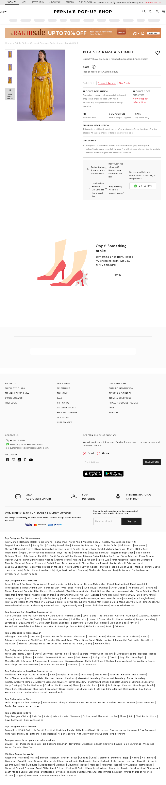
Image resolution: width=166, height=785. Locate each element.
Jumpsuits (120, 640)
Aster (10, 619)
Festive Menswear (29, 664)
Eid (45, 743)
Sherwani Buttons (55, 657)
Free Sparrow (147, 730)
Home (8, 43)
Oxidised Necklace (55, 685)
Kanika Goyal (117, 563)
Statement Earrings (98, 681)
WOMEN (12, 2)
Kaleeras (114, 674)
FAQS (111, 407)
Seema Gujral (91, 556)
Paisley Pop (61, 626)
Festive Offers (102, 643)
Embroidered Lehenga (55, 702)
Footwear (73, 664)
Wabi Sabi (67, 587)
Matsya (104, 566)
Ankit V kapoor (73, 584)
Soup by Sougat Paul (16, 566)
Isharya (27, 615)
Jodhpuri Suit (100, 657)
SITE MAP (113, 412)
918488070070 (153, 2)
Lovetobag (11, 622)
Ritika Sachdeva (95, 626)
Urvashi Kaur (12, 573)
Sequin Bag (130, 689)
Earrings (22, 674)
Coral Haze (101, 622)
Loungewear (56, 661)
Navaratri (74, 743)
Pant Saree (69, 643)
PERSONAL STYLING (67, 412)
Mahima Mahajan (115, 549)
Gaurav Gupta (13, 559)
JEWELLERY (38, 2)
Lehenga (36, 702)
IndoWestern (124, 661)
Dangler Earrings (121, 681)
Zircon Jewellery (136, 678)
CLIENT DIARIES (64, 422)
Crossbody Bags (56, 689)
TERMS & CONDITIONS (120, 398)
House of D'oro (97, 619)
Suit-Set (39, 657)
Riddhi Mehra (143, 552)
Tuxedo (113, 657)
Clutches (126, 685)
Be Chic (89, 622)
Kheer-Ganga (118, 587)
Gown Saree (54, 643)
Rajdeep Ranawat (99, 552)
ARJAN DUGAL (127, 594)
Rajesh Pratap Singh (122, 552)
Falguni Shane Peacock (18, 545)
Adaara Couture (78, 570)
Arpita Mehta (72, 566)
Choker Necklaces (32, 685)
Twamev (103, 587)
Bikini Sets (88, 640)
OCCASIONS (63, 417)
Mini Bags (88, 689)
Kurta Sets (35, 636)
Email (91, 453)
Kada (68, 685)
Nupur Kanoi (11, 552)
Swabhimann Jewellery (55, 619)
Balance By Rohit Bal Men (45, 605)
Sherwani (48, 653)
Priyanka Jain (134, 563)
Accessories (41, 661)
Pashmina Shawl (14, 692)
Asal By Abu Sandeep (114, 541)
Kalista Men (33, 598)
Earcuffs (125, 674)
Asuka (78, 587)
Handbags (139, 685)
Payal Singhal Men (144, 598)
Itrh (52, 570)
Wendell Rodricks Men (17, 605)
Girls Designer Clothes (17, 702)
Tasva (8, 584)
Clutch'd (119, 615)
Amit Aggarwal (120, 559)
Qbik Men (10, 594)
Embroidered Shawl (36, 692)
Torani (114, 566)
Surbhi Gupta (152, 566)
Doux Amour (26, 622)
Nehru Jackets (60, 716)
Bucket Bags (74, 689)
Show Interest (107, 82)
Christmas (135, 743)
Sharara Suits (76, 702)
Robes (152, 653)
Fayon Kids (11, 730)
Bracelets (42, 674)
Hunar (18, 619)
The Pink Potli (105, 615)
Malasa (139, 566)
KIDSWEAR (55, 2)
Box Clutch (145, 689)
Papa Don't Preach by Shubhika (37, 552)
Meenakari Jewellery (89, 678)
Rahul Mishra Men (28, 601)
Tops (125, 636)
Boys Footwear (13, 720)
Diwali (8, 743)
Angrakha (125, 657)
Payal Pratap (64, 552)
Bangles (61, 674)
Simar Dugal (126, 566)
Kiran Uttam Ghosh (93, 549)
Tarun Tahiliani (129, 556)
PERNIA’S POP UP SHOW (17, 393)
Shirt (131, 716)
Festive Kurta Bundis (144, 661)
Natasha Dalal (28, 541)
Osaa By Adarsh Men (58, 545)
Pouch (150, 685)
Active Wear (58, 664)
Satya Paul (61, 541)
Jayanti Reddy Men (72, 605)
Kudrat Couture (70, 598)
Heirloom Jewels (54, 678)
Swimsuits (133, 640)
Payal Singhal (146, 556)
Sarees (46, 636)
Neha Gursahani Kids (16, 733)
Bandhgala (138, 657)
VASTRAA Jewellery (149, 615)
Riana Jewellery (125, 619)
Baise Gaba (110, 545)
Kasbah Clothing (51, 598)
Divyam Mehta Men (94, 584)
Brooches (91, 664)
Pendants (70, 678)
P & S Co (24, 730)
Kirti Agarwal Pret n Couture (92, 733)
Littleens (34, 733)
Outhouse (131, 615)
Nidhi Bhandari (60, 622)
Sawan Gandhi (90, 566)
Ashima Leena (63, 559)
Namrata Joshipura (141, 559)
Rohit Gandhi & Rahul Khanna (66, 556)
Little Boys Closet (85, 730)
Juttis (103, 685)
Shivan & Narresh (14, 549)
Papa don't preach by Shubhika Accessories (29, 626)
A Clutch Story (43, 622)
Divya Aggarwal (71, 563)
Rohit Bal (43, 556)
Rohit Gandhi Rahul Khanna (38, 559)
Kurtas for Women (62, 636)
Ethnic (100, 661)
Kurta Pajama (83, 657)
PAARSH (127, 598)
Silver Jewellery (77, 681)
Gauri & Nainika (44, 549)
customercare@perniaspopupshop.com (29, 447)
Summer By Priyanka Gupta (87, 545)
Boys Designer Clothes (17, 716)
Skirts (99, 640)
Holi (16, 743)
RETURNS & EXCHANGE (120, 393)
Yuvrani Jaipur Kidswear (123, 730)
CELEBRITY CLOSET (66, 407)
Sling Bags (39, 689)
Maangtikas (101, 674)
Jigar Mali (61, 570)
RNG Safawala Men (51, 601)
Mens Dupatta (12, 661)
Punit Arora (11, 601)
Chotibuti (50, 730)
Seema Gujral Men (113, 601)
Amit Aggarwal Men (123, 591)
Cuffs (32, 674)
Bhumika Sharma (14, 563)
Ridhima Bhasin (13, 556)
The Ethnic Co (135, 587)
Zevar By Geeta (32, 619)
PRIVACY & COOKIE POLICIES (123, 403)
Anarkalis (22, 636)
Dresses (92, 636)
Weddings (148, 743)
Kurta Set (91, 702)
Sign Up (131, 521)
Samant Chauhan (35, 563)
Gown (101, 636)
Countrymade (55, 584)
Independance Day (30, 743)
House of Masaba (53, 566)
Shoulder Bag (114, 689)
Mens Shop (11, 664)
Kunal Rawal (90, 587)
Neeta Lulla (104, 559)
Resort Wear (73, 640)
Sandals (85, 685)
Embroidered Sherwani (95, 716)
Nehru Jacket (25, 653)
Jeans (70, 657)
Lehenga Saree (37, 643)
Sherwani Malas (74, 661)
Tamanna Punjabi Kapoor (116, 570)
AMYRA (133, 622)
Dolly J (131, 541)
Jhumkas (137, 681)
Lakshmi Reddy (65, 730)
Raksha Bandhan (58, 743)
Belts (94, 685)
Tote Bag (100, 689)
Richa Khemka (40, 570)
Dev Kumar (41, 591)
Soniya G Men (133, 601)
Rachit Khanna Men (67, 594)
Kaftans (134, 636)
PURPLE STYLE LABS (15, 388)
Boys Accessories (33, 720)
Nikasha (77, 559)
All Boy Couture (66, 733)
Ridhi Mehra (125, 545)
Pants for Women (55, 640)
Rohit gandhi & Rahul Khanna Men (23, 587)
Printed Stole (56, 692)
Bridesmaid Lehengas (17, 640)
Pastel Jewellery (14, 681)
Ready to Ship (85, 643)
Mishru (130, 549)
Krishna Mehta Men (59, 591)
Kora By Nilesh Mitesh (122, 605)
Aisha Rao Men (110, 594)
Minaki (110, 619)
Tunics (144, 636)
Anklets (39, 678)
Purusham (150, 587)
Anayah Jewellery (145, 619)
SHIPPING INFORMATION (121, 388)
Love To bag (89, 615)
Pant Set (45, 664)
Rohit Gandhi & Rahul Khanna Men (82, 601)
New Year (28, 747)
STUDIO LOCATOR (14, 398)
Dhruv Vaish (39, 584)
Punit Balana (80, 552)
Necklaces (10, 674)
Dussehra (87, 743)
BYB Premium (117, 733)
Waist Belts (11, 689)
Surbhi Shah (53, 563)
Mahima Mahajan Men (93, 598)
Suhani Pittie (77, 626)
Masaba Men (114, 598)
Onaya (29, 549)
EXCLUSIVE (62, 393)
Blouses (23, 643)
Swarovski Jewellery (113, 678)
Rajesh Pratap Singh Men (121, 584)
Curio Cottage (13, 615)
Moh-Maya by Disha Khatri (48, 615)
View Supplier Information (140, 100)
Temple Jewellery (34, 681)
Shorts (8, 657)
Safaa (27, 570)
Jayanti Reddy (63, 549)
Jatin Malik (24, 594)
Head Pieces (139, 674)
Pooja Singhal (45, 541)
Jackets (108, 640)
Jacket (114, 716)
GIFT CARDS (63, 403)
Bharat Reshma (13, 591)
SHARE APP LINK (152, 462)
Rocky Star (39, 545)
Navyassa (102, 730)
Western (110, 661)
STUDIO (70, 2)
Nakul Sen (141, 549)
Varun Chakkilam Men (97, 605)
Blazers (29, 657)
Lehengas (10, 636)
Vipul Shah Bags (119, 622)
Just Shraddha (78, 619)
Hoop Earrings (13, 685)
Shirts (38, 653)
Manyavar (140, 545)
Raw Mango (11, 541)
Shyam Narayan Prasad (95, 563)
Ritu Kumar (30, 556)
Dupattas (146, 640)
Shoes (76, 685)
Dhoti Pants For (145, 702)
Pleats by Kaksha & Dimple (108, 52)
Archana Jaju (14, 570)
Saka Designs (48, 733)
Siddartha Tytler (110, 556)
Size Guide (124, 83)
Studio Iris (94, 570)
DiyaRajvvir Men (146, 594)
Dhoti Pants (37, 640)
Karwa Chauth (13, 747)
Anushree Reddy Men (43, 594)
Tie (82, 664)
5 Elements (77, 622)
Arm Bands (27, 678)
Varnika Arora (73, 615)
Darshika (28, 591)
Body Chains (12, 678)
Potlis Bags (114, 685)
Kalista (76, 549)
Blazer (123, 716)
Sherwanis (80, 636)
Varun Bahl (90, 559)
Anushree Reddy (91, 541)
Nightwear (11, 643)
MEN (24, 2)
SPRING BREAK (151, 601)
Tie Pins (109, 653)
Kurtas (58, 653)
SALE (59, 398)
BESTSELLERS (63, 388)
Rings (52, 674)
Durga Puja (122, 743)
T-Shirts (18, 657)
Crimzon (119, 626)
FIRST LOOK (85, 2)
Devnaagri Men (80, 591)
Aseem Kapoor (29, 573)
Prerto (109, 626)
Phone (105, 453)
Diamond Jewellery (56, 681)
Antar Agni (74, 541)
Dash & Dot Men (22, 584)
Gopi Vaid (36, 566)
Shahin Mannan (140, 570)
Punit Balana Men (100, 591)
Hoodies (142, 653)
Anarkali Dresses (116, 702)
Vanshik (141, 584)
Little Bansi (37, 730)
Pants (75, 653)
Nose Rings (87, 674)
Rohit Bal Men (51, 587)
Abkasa (95, 594)
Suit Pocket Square (125, 653)
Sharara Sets (114, 636)
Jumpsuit (27, 661)
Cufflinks (90, 661)
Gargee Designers (15, 598)
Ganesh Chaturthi (103, 743)
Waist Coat (96, 653)
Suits (66, 653)
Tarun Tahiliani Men (146, 591)
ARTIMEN (84, 594)
